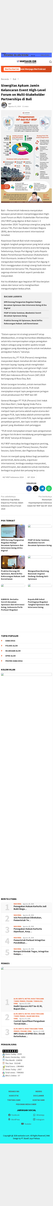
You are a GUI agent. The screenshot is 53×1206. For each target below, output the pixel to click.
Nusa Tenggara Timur (34, 1029)
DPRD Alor (10, 656)
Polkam (29, 1001)
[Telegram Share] (42, 488)
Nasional (17, 904)
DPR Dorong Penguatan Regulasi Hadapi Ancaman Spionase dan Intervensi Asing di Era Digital (25, 305)
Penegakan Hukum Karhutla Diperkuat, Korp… (28, 930)
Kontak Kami (39, 1100)
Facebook (15, 1115)
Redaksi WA (14, 1091)
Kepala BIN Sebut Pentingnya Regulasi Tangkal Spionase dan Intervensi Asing (38, 603)
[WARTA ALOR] (26, 61)
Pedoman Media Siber (26, 1104)
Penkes (23, 1001)
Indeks (38, 1091)
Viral (16, 1004)
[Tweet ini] (36, 488)
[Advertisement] (26, 26)
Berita (21, 999)
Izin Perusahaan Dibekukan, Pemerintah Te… (28, 919)
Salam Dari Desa (32, 1016)
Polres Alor (11, 645)
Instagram (40, 1119)
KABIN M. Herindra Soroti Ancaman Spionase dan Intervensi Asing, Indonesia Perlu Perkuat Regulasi (12, 604)
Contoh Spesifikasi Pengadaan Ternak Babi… (29, 1022)
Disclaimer (38, 1095)
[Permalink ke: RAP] (4, 104)
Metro (27, 999)
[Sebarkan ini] (29, 488)
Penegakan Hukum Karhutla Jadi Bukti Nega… (30, 907)
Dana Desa (10, 641)
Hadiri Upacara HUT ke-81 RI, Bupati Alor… (28, 1007)
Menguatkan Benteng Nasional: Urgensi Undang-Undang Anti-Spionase (38, 575)
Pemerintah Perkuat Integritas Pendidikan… (29, 941)
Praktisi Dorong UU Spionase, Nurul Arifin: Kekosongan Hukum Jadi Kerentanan (13, 575)
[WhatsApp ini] (49, 488)
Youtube (28, 1124)
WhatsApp (40, 1115)
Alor (16, 999)
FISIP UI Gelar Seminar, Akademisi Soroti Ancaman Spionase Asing (40, 543)
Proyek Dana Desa (13, 661)
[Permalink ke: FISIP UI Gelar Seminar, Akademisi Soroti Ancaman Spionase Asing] (40, 531)
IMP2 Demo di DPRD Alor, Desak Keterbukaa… (29, 1035)
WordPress (15, 1119)
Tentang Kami (13, 1100)
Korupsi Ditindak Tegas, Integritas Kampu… (31, 952)
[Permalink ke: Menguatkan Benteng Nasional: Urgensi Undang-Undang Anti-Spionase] (40, 562)
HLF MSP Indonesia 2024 (13, 477)
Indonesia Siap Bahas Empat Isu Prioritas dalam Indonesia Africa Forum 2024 (12, 502)
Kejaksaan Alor (13, 651)
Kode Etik (13, 1095)
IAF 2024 (31, 477)
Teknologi (38, 1001)
